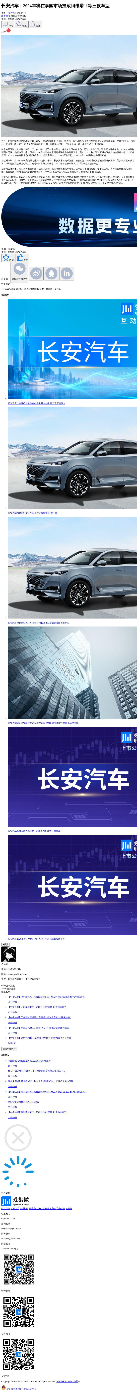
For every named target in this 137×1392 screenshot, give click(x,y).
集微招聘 (24, 1208)
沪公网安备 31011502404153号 (21, 1389)
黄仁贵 (11, 13)
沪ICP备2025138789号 (67, 1381)
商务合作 (60, 1208)
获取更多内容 (9, 1049)
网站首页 (5, 1208)
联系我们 (33, 1208)
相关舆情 (6, 16)
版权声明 (15, 1208)
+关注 (5, 944)
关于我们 (51, 1208)
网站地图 (42, 1208)
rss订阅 (69, 1208)
